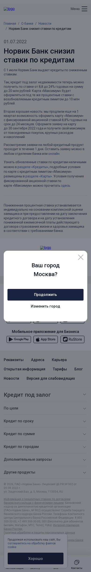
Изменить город (45, 306)
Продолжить (45, 294)
